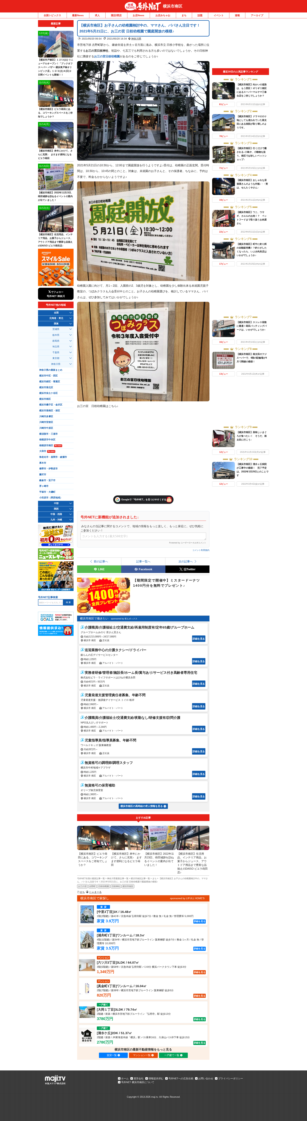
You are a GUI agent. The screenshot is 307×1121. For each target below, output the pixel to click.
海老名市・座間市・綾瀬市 (53, 457)
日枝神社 (116, 886)
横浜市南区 (172, 6)
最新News (78, 15)
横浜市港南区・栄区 (49, 410)
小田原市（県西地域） (50, 497)
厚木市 (42, 463)
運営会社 (139, 1078)
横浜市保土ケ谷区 (48, 393)
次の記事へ (186, 561)
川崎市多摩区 (46, 416)
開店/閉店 (116, 15)
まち (184, 15)
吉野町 (92, 886)
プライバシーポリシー (230, 1078)
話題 (200, 15)
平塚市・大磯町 (47, 492)
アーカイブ (257, 15)
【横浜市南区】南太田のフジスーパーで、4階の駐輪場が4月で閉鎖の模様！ (252, 358)
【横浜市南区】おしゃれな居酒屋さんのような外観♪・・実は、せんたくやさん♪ (252, 184)
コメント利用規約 (200, 550)
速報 (237, 15)
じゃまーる (95, 892)
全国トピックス (52, 15)
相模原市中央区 (47, 439)
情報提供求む (156, 1078)
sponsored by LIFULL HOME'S (187, 898)
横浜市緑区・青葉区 (49, 381)
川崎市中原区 (46, 428)
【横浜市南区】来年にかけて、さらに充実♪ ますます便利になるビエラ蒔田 (55, 154)
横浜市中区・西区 (48, 375)
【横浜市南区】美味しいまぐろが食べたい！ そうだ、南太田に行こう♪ (252, 436)
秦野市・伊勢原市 (48, 468)
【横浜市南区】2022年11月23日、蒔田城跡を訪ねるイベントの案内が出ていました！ (55, 196)
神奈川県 (136, 38)
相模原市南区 (50, 445)
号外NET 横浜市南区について (137, 1082)
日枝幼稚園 (103, 886)
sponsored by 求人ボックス (124, 618)
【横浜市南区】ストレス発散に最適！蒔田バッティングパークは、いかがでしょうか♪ (252, 326)
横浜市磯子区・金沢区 (50, 404)
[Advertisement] (240, 44)
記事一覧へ (143, 561)
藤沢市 (42, 474)
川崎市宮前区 (46, 422)
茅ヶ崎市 (44, 486)
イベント (219, 15)
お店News (138, 15)
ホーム (125, 1078)
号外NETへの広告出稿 (180, 1078)
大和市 (47, 451)
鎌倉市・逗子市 (47, 480)
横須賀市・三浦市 (48, 434)
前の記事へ (101, 561)
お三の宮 (82, 886)
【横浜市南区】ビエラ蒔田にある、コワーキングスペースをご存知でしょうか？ (55, 113)
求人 (97, 15)
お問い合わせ (205, 1078)
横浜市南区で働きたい (94, 618)
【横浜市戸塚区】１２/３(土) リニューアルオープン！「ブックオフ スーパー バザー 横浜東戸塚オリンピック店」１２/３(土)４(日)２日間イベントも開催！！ (55, 67)
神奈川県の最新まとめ (50, 370)
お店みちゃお (162, 15)
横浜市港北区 (46, 387)
